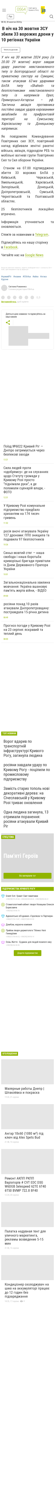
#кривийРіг (6, 276)
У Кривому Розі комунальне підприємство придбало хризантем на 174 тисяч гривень (24, 512)
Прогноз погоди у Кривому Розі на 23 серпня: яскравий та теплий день (27, 629)
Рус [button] (10, 16)
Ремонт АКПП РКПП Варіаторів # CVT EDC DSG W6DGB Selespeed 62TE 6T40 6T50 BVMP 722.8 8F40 (25, 1184)
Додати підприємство (27, 953)
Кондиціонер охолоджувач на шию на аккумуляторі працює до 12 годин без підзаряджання (27, 1290)
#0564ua (27, 276)
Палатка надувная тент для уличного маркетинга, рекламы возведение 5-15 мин (25, 1237)
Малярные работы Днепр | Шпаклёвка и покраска (24, 1091)
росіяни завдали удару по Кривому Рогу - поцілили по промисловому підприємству (27, 771)
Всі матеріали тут (27, 875)
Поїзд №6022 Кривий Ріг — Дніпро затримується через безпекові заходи (24, 450)
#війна (35, 276)
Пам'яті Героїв (21, 855)
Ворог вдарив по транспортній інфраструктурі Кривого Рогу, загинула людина (24, 748)
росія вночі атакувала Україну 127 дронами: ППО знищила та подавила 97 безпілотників (26, 535)
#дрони (4, 279)
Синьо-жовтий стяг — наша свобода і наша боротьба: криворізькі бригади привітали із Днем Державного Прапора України (27, 561)
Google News (34, 255)
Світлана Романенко (18, 286)
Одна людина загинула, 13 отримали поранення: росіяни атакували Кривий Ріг (26, 819)
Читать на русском (11, 50)
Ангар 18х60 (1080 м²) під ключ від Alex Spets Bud (24, 1135)
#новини (17, 276)
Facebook (10, 247)
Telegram (41, 234)
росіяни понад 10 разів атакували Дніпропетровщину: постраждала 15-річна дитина (26, 608)
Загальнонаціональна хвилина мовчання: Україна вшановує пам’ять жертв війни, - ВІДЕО (27, 586)
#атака (43, 276)
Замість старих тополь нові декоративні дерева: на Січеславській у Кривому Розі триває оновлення (26, 795)
